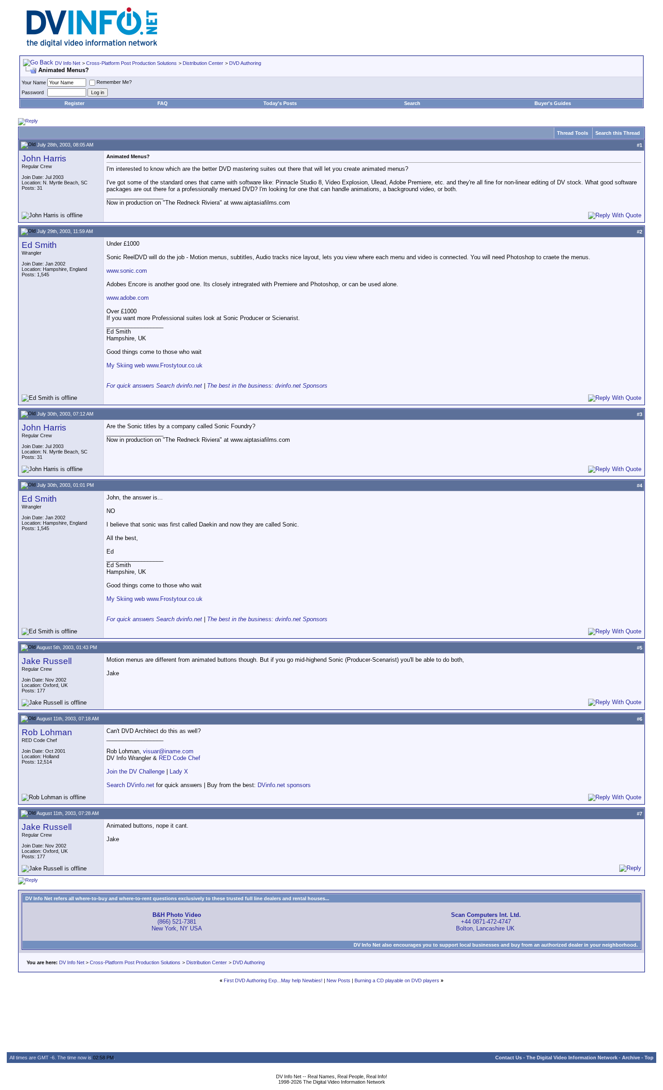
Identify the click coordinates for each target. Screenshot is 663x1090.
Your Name (34, 82)
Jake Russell (47, 661)
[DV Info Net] (92, 45)
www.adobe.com (127, 297)
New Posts (338, 980)
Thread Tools (572, 133)
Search (412, 103)
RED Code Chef (179, 758)
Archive (631, 1057)
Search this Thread (617, 133)
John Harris (44, 158)
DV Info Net (67, 63)
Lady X (179, 771)
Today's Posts (280, 103)
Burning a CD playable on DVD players (397, 980)
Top (649, 1057)
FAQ (162, 103)
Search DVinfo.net (130, 785)
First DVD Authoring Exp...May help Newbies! (273, 980)
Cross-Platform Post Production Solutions (131, 63)
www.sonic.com (126, 270)
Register (74, 103)
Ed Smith (39, 245)
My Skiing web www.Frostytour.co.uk (154, 365)
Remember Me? (114, 82)
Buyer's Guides (552, 103)
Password (33, 92)
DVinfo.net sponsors (284, 785)
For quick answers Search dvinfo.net (154, 385)
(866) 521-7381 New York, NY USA (177, 921)
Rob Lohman (47, 732)
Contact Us (508, 1057)
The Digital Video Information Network (571, 1057)
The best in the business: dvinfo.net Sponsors (267, 385)
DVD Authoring (245, 63)
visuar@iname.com (168, 751)
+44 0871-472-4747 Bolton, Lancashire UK (486, 921)
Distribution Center (203, 63)
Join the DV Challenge (135, 771)
